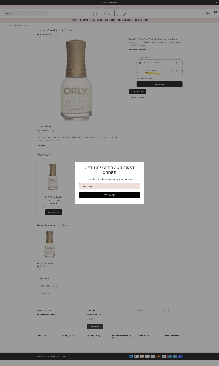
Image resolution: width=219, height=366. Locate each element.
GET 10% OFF (110, 195)
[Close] (141, 164)
